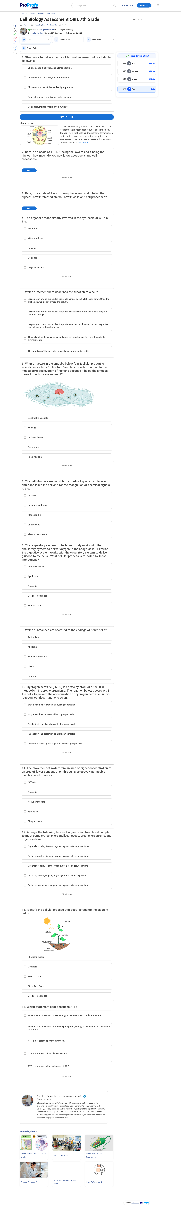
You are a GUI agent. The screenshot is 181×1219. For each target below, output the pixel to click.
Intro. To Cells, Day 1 (94, 1182)
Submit (29, 170)
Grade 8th (53, 25)
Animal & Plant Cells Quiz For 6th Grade (33, 1155)
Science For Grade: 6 (29, 1182)
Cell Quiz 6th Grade (61, 1155)
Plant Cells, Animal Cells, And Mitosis (65, 1182)
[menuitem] (126, 5)
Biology (26, 25)
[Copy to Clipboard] (16, 48)
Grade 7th (45, 25)
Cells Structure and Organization (94, 1155)
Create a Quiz (144, 5)
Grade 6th (37, 25)
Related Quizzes (28, 1131)
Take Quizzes (126, 5)
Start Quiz (67, 117)
